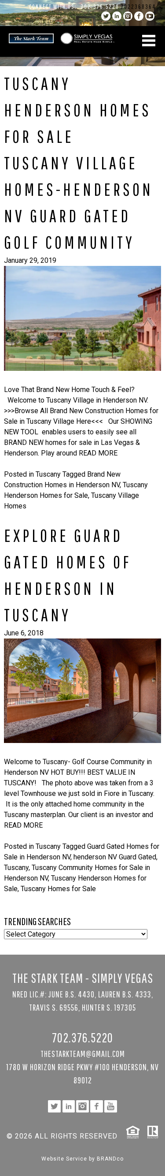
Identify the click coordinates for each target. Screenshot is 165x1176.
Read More (98, 453)
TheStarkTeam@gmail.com (82, 1054)
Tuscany (48, 474)
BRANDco (110, 1159)
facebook (138, 16)
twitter (105, 16)
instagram (127, 16)
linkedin (116, 16)
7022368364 (138, 6)
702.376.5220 (100, 6)
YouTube (149, 16)
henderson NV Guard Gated (114, 857)
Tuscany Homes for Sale (58, 889)
